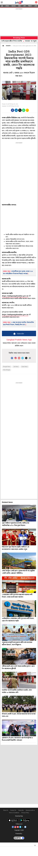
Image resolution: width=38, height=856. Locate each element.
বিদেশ (30, 6)
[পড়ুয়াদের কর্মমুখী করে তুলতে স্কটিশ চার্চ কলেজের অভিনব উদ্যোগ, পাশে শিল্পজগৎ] (19, 632)
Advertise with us (30, 810)
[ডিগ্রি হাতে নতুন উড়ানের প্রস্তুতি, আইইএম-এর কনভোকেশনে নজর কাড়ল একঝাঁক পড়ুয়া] (19, 537)
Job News (16, 366)
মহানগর (13, 6)
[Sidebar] (2, 2)
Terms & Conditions (14, 813)
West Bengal (6, 370)
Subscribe (21, 810)
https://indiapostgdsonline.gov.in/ (15, 296)
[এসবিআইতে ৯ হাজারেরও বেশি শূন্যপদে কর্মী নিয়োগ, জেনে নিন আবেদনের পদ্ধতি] (19, 608)
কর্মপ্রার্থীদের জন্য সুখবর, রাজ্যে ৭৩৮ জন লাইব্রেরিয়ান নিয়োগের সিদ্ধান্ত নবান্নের (18, 272)
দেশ (24, 6)
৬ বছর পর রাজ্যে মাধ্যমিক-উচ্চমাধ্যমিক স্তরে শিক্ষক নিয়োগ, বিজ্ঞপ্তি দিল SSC (18, 323)
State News (24, 366)
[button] (12, 110)
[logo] (19, 3)
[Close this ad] (35, 845)
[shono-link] (36, 2)
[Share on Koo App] (27, 111)
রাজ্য (19, 6)
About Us (5, 810)
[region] (19, 22)
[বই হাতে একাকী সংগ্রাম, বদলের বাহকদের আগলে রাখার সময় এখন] (19, 704)
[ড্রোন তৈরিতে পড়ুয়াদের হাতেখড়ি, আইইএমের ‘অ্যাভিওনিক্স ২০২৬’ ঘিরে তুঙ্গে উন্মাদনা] (19, 513)
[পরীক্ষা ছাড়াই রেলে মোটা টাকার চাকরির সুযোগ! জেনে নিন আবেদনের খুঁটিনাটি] (19, 656)
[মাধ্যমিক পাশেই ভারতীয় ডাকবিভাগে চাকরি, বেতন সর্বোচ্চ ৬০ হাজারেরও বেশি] (19, 680)
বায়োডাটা (8, 46)
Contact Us (13, 810)
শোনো (7, 6)
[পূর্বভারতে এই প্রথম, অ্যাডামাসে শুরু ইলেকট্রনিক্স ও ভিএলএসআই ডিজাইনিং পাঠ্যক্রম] (19, 728)
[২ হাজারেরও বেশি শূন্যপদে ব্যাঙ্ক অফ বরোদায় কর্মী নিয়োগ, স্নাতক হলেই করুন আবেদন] (19, 584)
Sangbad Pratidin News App (19, 340)
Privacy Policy (25, 813)
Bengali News (6, 366)
